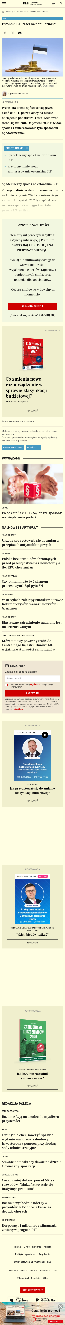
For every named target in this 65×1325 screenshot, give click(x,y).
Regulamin (44, 1254)
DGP (54, 1271)
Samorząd (7, 594)
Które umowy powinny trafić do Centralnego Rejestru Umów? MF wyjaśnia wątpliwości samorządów (28, 645)
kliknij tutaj (18, 709)
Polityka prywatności (25, 1254)
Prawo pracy (9, 535)
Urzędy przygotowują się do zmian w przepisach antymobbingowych (30, 542)
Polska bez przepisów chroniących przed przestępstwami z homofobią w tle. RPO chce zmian (31, 563)
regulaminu (35, 684)
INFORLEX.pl (45, 1271)
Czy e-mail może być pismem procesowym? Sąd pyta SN (25, 583)
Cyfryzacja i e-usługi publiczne (18, 635)
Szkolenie (32, 784)
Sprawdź (32, 411)
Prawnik (6, 553)
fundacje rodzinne (13, 447)
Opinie (5, 508)
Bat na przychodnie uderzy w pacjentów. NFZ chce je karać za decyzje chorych (26, 1207)
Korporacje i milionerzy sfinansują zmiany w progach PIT (29, 1227)
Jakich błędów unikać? (32, 935)
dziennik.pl (13, 1271)
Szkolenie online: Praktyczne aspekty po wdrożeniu (32, 929)
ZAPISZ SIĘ (32, 693)
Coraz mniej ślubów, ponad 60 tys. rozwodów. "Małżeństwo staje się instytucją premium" (28, 1184)
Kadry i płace (9, 1197)
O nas (27, 1247)
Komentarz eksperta (17, 401)
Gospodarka (8, 1220)
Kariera (47, 1247)
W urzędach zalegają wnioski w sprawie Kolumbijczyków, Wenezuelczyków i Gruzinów (32, 604)
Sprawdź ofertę (32, 306)
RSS (49, 1262)
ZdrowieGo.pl (23, 1278)
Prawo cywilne (9, 576)
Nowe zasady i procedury (32, 1069)
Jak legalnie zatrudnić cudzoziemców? (32, 1076)
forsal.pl (24, 1271)
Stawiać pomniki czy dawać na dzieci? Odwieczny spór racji (31, 1164)
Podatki (8, 12)
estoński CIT (33, 447)
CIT (15, 12)
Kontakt (17, 1247)
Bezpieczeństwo (10, 1111)
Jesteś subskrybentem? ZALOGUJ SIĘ (33, 315)
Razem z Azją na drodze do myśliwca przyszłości (30, 1119)
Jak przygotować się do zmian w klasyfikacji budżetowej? (33, 791)
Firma (5, 1129)
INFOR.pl (33, 1271)
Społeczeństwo (10, 1175)
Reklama (36, 1247)
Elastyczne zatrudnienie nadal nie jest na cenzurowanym (32, 624)
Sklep (45, 1278)
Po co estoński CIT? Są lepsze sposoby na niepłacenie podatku (32, 515)
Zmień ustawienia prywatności (29, 1262)
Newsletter (36, 1278)
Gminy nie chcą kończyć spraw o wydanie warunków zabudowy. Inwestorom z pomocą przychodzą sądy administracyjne (29, 1141)
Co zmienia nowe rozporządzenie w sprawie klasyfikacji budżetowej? (26, 387)
